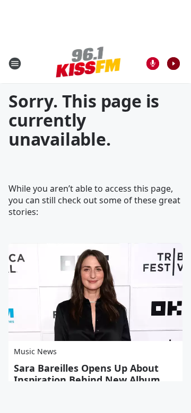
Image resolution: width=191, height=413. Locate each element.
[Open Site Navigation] (14, 63)
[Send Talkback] (152, 63)
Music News (35, 351)
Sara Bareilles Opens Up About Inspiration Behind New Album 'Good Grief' (87, 379)
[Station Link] (88, 63)
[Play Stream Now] (173, 63)
